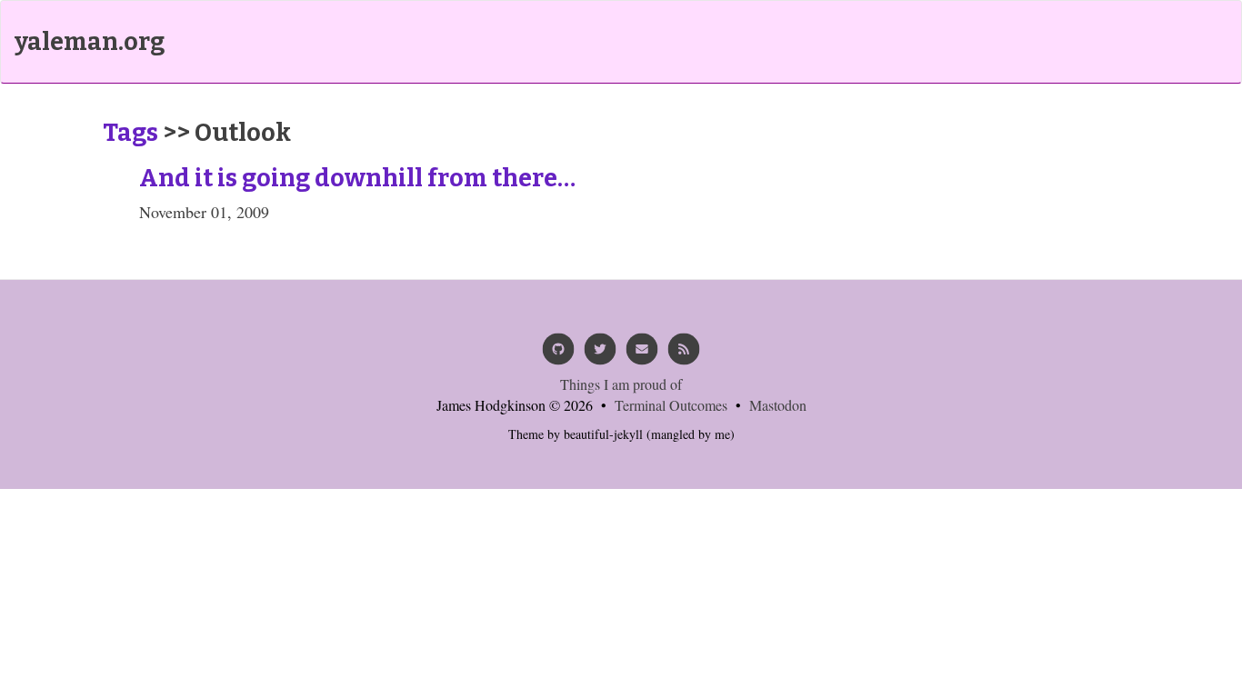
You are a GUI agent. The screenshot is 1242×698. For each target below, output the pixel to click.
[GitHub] (558, 354)
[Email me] (642, 354)
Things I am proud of (621, 384)
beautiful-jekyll (603, 434)
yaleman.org (90, 41)
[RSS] (683, 354)
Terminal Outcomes (671, 404)
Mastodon (777, 404)
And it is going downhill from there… (357, 178)
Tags (130, 132)
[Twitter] (600, 354)
